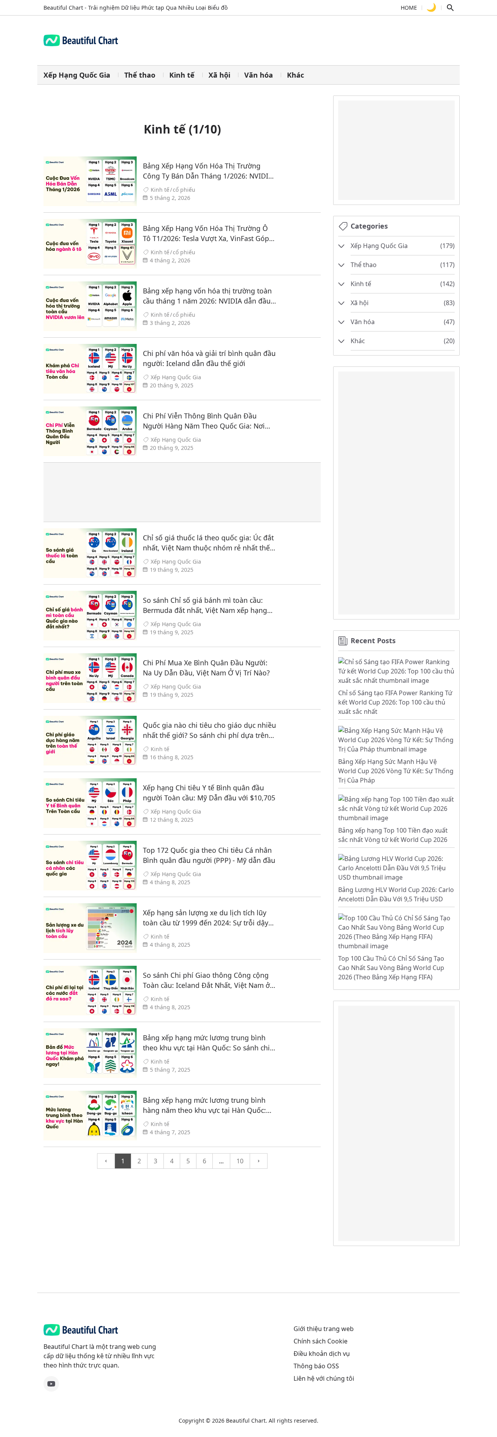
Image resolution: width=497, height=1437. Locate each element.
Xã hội (219, 75)
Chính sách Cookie (321, 1341)
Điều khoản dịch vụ (322, 1353)
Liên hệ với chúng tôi (324, 1378)
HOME (409, 7)
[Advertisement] (182, 492)
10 (239, 1161)
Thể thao (139, 75)
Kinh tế (182, 75)
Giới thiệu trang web (324, 1328)
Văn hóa (258, 75)
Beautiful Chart (246, 1420)
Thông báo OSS (316, 1366)
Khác (295, 75)
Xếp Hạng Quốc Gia (76, 75)
